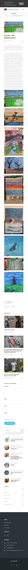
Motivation (10, 354)
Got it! (21, 3)
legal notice (6, 525)
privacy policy (7, 527)
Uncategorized (19, 447)
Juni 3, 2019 (10, 40)
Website (5, 412)
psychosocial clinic (7, 522)
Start (6, 15)
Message (6, 386)
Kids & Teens (11, 332)
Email (5, 405)
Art (10, 15)
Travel (20, 453)
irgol (6, 40)
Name (5, 398)
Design (14, 445)
